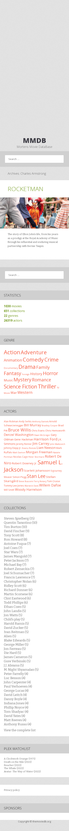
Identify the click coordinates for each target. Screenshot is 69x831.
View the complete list (20, 730)
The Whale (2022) (14, 768)
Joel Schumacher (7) (19, 573)
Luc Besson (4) (14, 678)
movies (13, 306)
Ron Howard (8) (15, 539)
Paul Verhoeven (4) (18, 686)
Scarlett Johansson (37, 470)
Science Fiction (20, 386)
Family (43, 367)
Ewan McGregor (42, 435)
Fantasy (12, 373)
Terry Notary (40, 481)
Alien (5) (10, 636)
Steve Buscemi (26, 481)
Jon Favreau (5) (15, 649)
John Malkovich (57, 444)
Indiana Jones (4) (16, 703)
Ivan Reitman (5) (16, 632)
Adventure (34, 352)
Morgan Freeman (39, 452)
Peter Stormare (36, 457)
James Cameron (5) (18, 657)
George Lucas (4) (16, 690)
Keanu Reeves (29, 448)
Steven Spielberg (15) (19, 518)
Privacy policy (12, 790)
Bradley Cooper (50, 425)
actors (13, 320)
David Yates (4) (14, 716)
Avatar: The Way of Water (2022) (22, 771)
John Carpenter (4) (17, 682)
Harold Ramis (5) (16, 623)
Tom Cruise (53, 481)
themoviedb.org (42, 821)
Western (25, 392)
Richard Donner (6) (18, 590)
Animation (13, 360)
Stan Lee (36, 476)
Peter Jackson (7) (16, 560)
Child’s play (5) (14, 619)
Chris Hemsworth (55, 430)
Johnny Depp (11, 448)
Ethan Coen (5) (15, 607)
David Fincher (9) (16, 531)
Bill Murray (32, 425)
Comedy (33, 359)
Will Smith (9, 489)
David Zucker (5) (16, 628)
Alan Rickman (11, 421)
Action (12, 352)
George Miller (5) (16, 644)
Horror (50, 373)
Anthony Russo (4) (17, 724)
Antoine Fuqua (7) (17, 544)
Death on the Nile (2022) (18, 761)
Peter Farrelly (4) (16, 674)
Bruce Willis (19, 430)
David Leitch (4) (15, 695)
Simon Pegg (19, 477)
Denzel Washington (19, 434)
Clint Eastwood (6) (17, 598)
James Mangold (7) (17, 556)
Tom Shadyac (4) (16, 711)
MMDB (34, 140)
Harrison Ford (46, 439)
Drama (27, 366)
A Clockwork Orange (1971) (19, 758)
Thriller (47, 386)
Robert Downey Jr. (24, 463)
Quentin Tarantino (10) (20, 523)
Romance (41, 380)
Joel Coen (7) (13, 548)
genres (11, 316)
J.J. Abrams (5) (14, 665)
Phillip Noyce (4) (16, 707)
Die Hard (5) (12, 653)
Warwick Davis (32, 485)
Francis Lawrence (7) (19, 577)
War (14, 392)
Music (8, 380)
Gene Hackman (23, 439)
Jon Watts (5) (13, 615)
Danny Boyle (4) (15, 699)
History (36, 373)
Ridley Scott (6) (15, 586)
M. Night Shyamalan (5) (21, 669)
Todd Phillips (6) (16, 602)
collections (14, 311)
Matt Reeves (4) (15, 720)
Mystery (22, 379)
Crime (51, 359)
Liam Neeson (46, 448)
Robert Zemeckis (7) (19, 569)
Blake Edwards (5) (17, 640)
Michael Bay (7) (15, 565)
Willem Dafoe (50, 485)
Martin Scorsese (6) (18, 594)
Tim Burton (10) (15, 527)
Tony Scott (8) (14, 535)
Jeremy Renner (24, 443)
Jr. (20, 448)
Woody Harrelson (28, 489)
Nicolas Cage (20, 456)
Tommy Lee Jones (14, 485)
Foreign (26, 374)
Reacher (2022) (12, 765)
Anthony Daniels (40, 421)
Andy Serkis (25, 421)
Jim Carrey (40, 443)
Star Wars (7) (13, 552)
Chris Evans (38, 430)
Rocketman (25, 189)
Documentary (11, 368)
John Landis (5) (15, 611)
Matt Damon (19, 452)
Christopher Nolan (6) (20, 581)
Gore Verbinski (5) (17, 661)
